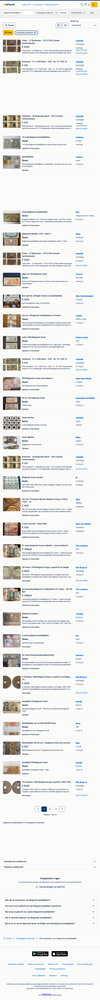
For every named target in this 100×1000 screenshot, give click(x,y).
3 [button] (55, 809)
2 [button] (50, 809)
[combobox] (18, 13)
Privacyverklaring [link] (85, 964)
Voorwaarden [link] (38, 5)
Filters (9, 33)
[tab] (59, 25)
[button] (85, 4)
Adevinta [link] (53, 975)
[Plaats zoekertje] (94, 4)
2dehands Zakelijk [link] (16, 964)
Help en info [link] (26, 5)
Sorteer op (74, 21)
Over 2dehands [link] (38, 975)
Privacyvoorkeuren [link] (57, 969)
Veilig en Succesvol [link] (35, 964)
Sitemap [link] (64, 975)
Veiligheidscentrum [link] (52, 5)
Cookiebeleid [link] (40, 969)
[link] (11, 4)
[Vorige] (38, 809)
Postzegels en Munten (24, 33)
